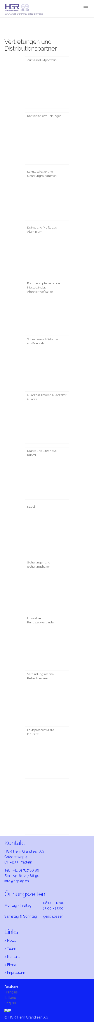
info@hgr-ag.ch (16, 881)
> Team (10, 949)
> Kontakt (12, 957)
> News (10, 940)
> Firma (10, 965)
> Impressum (14, 973)
